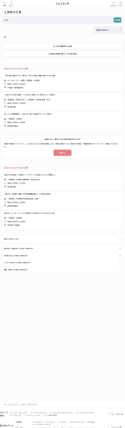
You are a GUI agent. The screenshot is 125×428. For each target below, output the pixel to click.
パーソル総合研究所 (50, 415)
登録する (62, 153)
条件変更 (117, 20)
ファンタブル (62, 422)
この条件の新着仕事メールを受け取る (62, 54)
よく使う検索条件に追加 (62, 46)
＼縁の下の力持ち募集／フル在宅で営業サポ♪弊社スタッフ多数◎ (29, 100)
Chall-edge (90, 422)
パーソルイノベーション (33, 415)
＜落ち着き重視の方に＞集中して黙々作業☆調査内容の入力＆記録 (29, 81)
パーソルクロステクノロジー (85, 413)
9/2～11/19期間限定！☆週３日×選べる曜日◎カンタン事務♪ (28, 120)
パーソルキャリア (15, 415)
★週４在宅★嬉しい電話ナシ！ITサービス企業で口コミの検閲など (29, 180)
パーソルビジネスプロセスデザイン (61, 413)
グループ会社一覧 (117, 414)
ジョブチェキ (50, 422)
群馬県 (23, 404)
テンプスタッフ (37, 422)
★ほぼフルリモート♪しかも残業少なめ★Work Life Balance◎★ (29, 219)
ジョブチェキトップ (13, 404)
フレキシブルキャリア (76, 422)
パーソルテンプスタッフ (38, 413)
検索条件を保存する (102, 30)
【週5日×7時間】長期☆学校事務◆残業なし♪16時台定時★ (27, 200)
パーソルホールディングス (18, 413)
